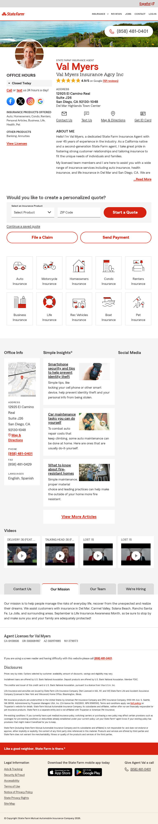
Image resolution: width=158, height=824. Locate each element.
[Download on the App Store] (60, 772)
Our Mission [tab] (60, 589)
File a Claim (42, 237)
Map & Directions (15, 438)
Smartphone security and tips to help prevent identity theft (61, 370)
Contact (140, 14)
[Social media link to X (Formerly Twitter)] (20, 101)
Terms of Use (12, 786)
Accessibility (11, 780)
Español (145, 3)
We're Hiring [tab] (136, 589)
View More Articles (79, 517)
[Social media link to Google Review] (40, 101)
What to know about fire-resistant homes (61, 469)
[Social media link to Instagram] (30, 101)
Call (9, 90)
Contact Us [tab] (22, 589)
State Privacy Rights (16, 798)
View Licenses (17, 143)
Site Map (9, 803)
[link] (13, 14)
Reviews (116, 14)
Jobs (128, 14)
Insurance (98, 14)
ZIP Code (66, 212)
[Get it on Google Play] (88, 772)
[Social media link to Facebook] (11, 101)
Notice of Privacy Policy (18, 792)
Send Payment (116, 237)
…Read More (142, 179)
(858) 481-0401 (20, 453)
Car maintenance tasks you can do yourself (62, 418)
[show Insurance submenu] (107, 14)
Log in (152, 14)
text (19, 90)
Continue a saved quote (23, 226)
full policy (135, 703)
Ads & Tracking (13, 769)
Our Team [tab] (98, 589)
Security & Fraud (14, 775)
